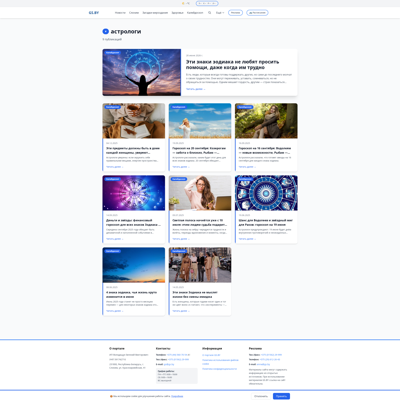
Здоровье (177, 12)
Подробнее (177, 396)
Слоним (134, 12)
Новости (120, 12)
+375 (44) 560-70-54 (177, 354)
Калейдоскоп (195, 12)
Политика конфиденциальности (219, 368)
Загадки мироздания (155, 12)
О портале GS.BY (211, 355)
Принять (281, 396)
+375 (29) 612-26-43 (270, 359)
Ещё (218, 12)
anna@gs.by (263, 364)
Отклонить (261, 396)
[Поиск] (209, 12)
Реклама (235, 12)
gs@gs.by (169, 364)
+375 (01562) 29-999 (178, 359)
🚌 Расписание (257, 12)
